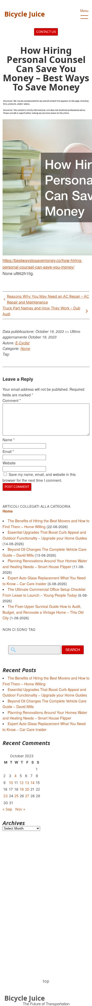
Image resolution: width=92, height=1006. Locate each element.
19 (22, 789)
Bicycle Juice (24, 14)
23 (5, 796)
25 (16, 796)
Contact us (46, 32)
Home (25, 348)
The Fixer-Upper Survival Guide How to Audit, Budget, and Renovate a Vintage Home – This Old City (43, 612)
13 (27, 782)
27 (27, 796)
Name (9, 439)
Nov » (20, 809)
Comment (12, 400)
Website (9, 462)
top (46, 981)
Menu (84, 11)
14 (32, 782)
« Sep (7, 809)
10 (11, 782)
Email (8, 451)
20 (27, 789)
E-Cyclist (22, 342)
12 (22, 782)
